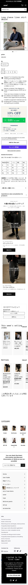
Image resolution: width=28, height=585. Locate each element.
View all (24, 326)
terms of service (5, 538)
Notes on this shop (6, 521)
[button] (6, 382)
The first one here (6, 519)
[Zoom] (25, 47)
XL (10, 72)
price (3, 54)
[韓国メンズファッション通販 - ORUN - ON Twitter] (13, 580)
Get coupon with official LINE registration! (12, 528)
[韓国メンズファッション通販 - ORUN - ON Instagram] (11, 580)
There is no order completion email (10, 530)
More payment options (14, 150)
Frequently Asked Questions (8, 526)
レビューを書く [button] (14, 313)
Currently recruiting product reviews (10, 534)
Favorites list (4, 532)
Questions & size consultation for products (12, 195)
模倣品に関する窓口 (6, 541)
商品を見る (9, 250)
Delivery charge (12, 137)
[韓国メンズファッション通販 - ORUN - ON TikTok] (16, 580)
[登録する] (23, 465)
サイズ (3, 69)
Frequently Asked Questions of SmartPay (12, 536)
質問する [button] (14, 317)
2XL (15, 72)
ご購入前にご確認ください (8, 188)
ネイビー (4, 64)
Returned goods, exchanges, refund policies (13, 524)
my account (4, 543)
